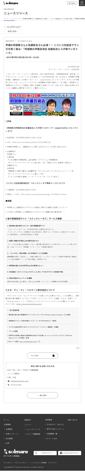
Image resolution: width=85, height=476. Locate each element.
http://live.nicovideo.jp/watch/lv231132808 (30, 142)
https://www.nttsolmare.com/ (29, 304)
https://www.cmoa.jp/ (54, 315)
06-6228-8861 (16, 385)
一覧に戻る (42, 395)
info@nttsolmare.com (19, 381)
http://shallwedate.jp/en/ (28, 341)
